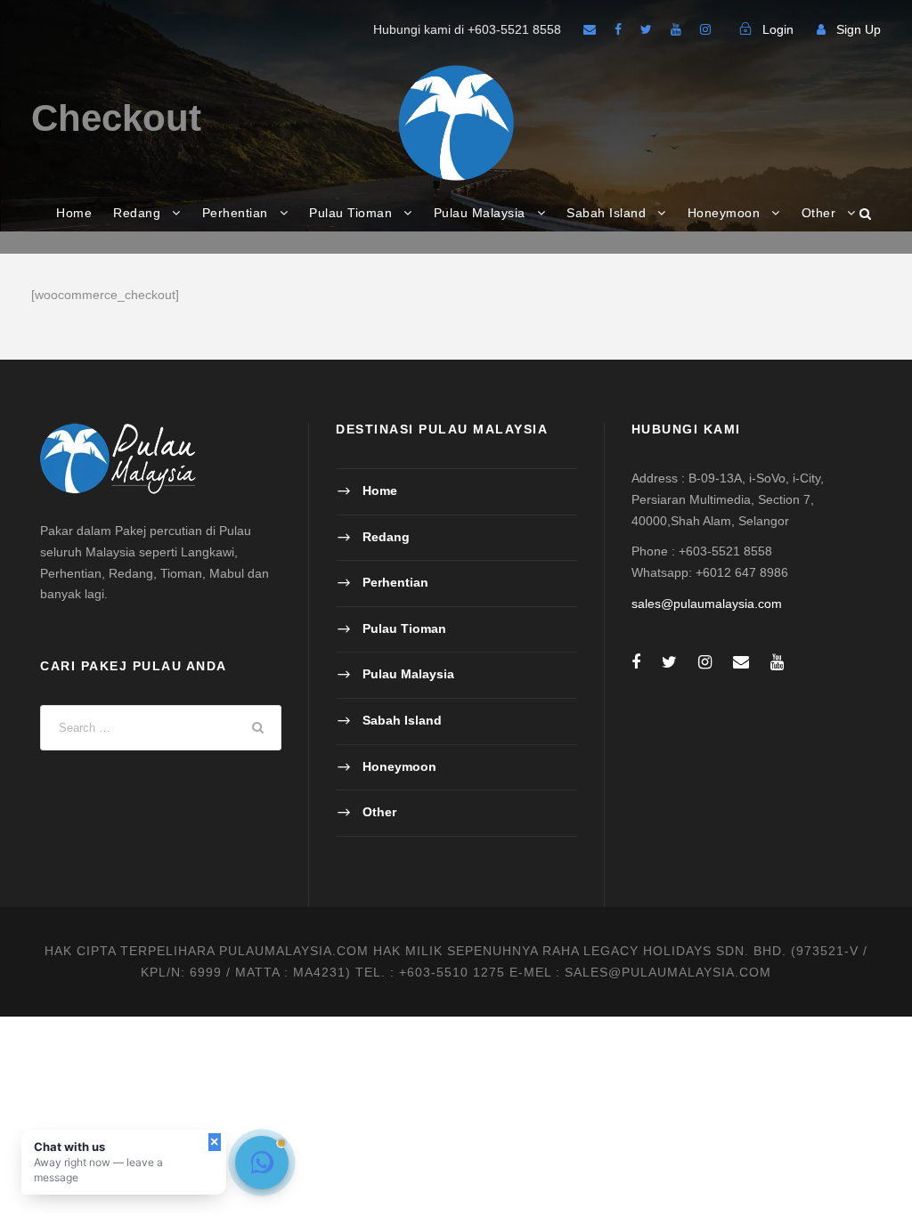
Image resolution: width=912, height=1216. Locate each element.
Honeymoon (724, 213)
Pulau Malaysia (479, 213)
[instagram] (705, 29)
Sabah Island (606, 213)
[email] (589, 29)
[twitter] (646, 29)
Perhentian (235, 213)
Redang (136, 213)
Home (74, 213)
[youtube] (676, 29)
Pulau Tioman (350, 213)
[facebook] (618, 29)
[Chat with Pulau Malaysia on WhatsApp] (262, 1162)
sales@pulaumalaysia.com (706, 603)
